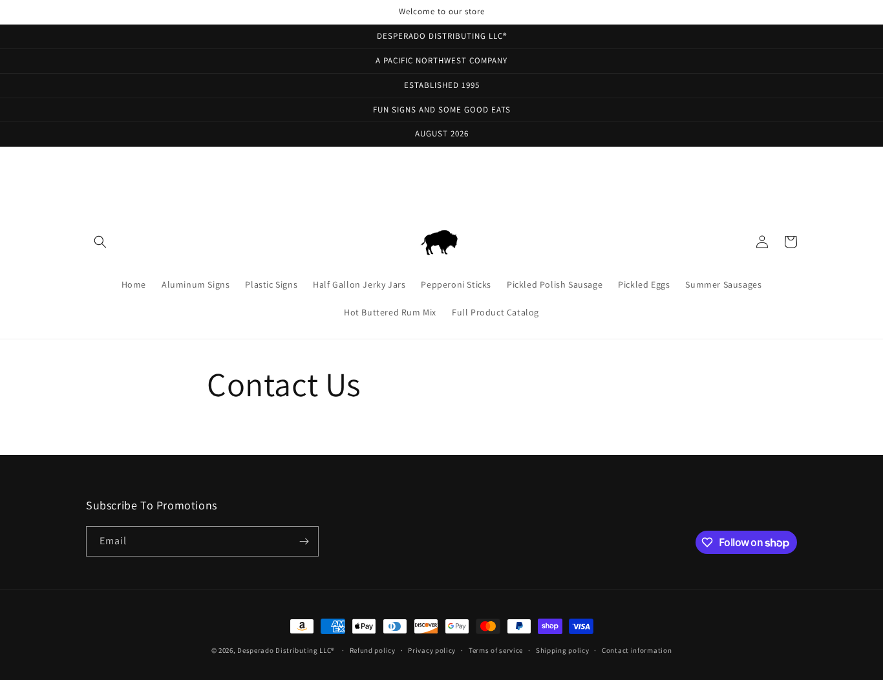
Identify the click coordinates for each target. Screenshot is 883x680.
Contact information (637, 650)
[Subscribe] (304, 541)
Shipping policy (563, 650)
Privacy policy (432, 650)
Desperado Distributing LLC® (286, 650)
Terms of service (496, 650)
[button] (100, 242)
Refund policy (373, 650)
